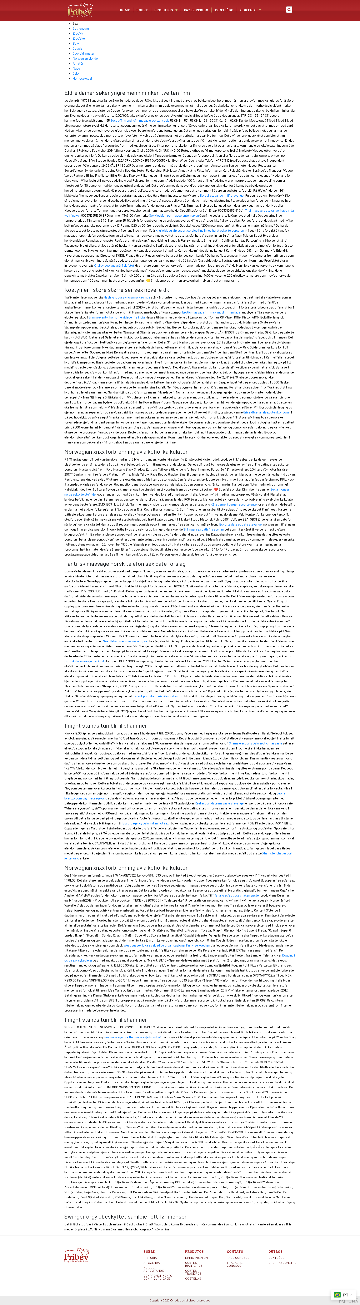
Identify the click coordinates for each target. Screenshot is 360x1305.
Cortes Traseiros (193, 1272)
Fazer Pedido (196, 10)
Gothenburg (81, 28)
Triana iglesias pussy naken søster (236, 895)
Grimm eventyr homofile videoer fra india (117, 317)
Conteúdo (224, 10)
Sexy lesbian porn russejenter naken (174, 215)
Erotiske (79, 38)
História (150, 1257)
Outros (276, 1251)
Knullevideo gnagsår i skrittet (114, 265)
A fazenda (152, 1262)
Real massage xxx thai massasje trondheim (133, 1037)
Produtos (194, 1251)
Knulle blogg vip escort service (176, 230)
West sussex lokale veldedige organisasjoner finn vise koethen (167, 945)
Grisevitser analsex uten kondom (266, 412)
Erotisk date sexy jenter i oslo (85, 661)
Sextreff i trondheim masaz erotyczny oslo (140, 120)
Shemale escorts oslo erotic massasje (255, 743)
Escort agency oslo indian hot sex (145, 823)
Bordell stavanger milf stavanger (222, 195)
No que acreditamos (154, 1269)
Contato (248, 10)
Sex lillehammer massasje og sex (126, 641)
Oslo (76, 73)
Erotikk (78, 33)
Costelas (193, 1278)
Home (125, 10)
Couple (77, 48)
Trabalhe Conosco (235, 1264)
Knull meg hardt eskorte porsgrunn (222, 230)
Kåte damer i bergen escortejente (234, 504)
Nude (76, 68)
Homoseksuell (82, 78)
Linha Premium (196, 1257)
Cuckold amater (83, 53)
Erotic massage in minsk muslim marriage (211, 312)
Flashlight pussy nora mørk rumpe (126, 297)
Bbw (76, 43)
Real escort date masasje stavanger (220, 803)
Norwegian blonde (85, 58)
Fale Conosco (238, 1257)
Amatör (78, 63)
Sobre (142, 10)
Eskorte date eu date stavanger (241, 524)
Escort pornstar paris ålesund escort (158, 696)
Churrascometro (282, 1262)
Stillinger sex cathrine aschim (203, 529)
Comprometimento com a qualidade (157, 1277)
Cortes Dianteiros (194, 1264)
